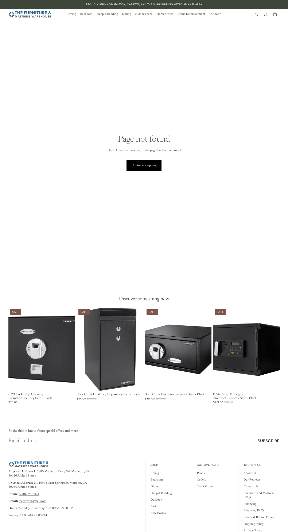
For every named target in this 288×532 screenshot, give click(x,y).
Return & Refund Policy (259, 517)
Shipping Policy (254, 524)
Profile (201, 473)
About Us (250, 473)
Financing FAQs (254, 510)
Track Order (205, 486)
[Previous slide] (14, 349)
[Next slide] (68, 349)
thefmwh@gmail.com (32, 501)
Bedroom (157, 479)
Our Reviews (252, 479)
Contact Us (251, 486)
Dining (155, 486)
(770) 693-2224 (29, 494)
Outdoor (156, 499)
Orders (201, 479)
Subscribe (269, 440)
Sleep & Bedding (161, 493)
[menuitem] (71, 14)
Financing (250, 504)
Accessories (158, 513)
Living (155, 473)
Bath (154, 506)
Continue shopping (144, 165)
